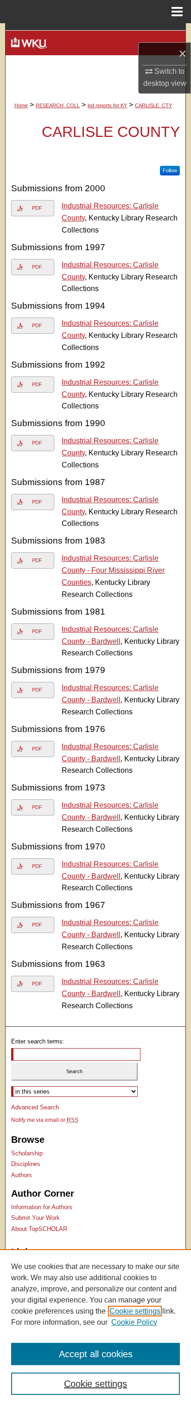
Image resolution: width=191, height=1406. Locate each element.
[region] (95, 1327)
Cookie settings (134, 1311)
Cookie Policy (134, 1322)
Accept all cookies (96, 1354)
